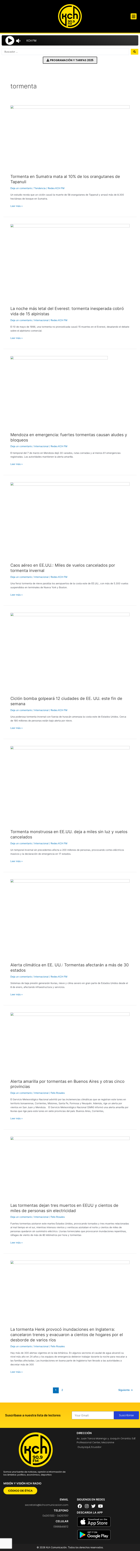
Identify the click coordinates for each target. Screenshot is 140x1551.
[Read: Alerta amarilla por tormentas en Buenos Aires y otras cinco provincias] (70, 1043)
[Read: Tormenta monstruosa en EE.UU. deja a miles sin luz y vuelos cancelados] (70, 785)
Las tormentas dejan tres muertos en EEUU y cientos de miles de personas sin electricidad (64, 1208)
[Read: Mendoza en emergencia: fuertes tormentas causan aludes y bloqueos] (59, 392)
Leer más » (16, 205)
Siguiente (125, 1390)
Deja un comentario (21, 188)
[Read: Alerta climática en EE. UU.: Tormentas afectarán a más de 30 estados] (70, 919)
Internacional (41, 320)
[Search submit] (134, 52)
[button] (134, 16)
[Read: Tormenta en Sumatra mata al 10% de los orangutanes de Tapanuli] (70, 137)
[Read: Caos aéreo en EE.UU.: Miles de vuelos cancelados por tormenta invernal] (70, 520)
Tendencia (40, 188)
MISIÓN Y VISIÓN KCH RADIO (22, 1483)
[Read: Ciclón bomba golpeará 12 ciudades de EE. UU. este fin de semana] (70, 652)
